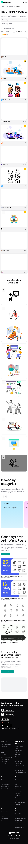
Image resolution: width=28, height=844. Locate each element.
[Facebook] (8, 835)
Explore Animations (6, 766)
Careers (3, 820)
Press (2, 816)
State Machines (19, 797)
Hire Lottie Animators (6, 764)
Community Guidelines (20, 825)
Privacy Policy (18, 813)
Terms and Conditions (20, 818)
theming (10, 23)
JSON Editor (18, 768)
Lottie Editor (4, 755)
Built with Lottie (5, 786)
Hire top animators (7, 671)
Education (17, 782)
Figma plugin (4, 748)
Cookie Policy (18, 822)
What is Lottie (18, 786)
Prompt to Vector (19, 756)
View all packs (5, 553)
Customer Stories (5, 784)
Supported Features (20, 800)
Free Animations (5, 759)
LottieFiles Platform (6, 744)
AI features (18, 804)
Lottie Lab (17, 793)
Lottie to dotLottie (20, 765)
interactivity (4, 23)
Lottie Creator (4, 746)
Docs (16, 780)
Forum (16, 788)
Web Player (18, 754)
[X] (14, 835)
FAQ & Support (19, 791)
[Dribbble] (19, 835)
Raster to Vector (19, 759)
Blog (16, 784)
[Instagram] (11, 835)
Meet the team (4, 818)
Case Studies (4, 780)
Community (18, 795)
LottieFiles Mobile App (6, 757)
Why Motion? (4, 788)
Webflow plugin (19, 746)
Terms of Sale (18, 820)
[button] (14, 19)
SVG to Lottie (18, 761)
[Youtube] (17, 835)
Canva (16, 748)
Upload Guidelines (19, 827)
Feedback (3, 814)
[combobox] (9, 31)
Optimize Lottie (19, 770)
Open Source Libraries (20, 772)
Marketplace (4, 761)
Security (17, 816)
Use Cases (3, 782)
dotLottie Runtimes (20, 802)
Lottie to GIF (18, 763)
